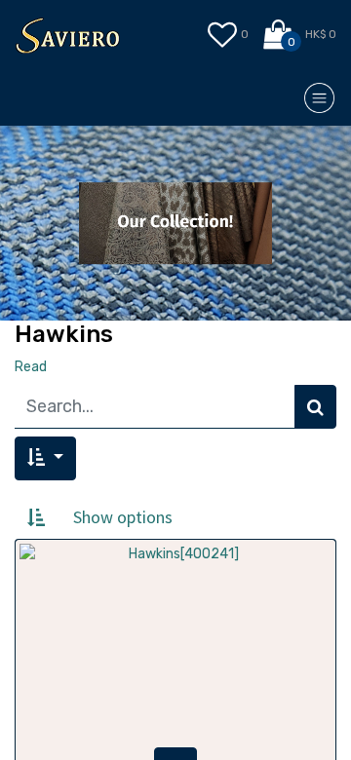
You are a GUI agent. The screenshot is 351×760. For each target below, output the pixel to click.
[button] (45, 458)
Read (31, 367)
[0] (279, 35)
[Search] (315, 407)
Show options (123, 517)
